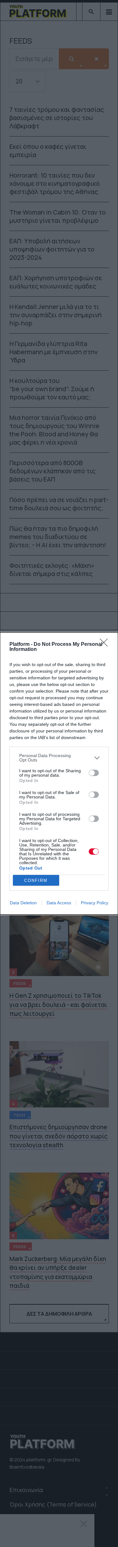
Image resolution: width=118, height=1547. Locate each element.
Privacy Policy (94, 902)
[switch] (94, 773)
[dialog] (59, 773)
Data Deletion (23, 902)
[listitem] (59, 757)
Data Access (59, 902)
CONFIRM (36, 880)
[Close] (106, 645)
